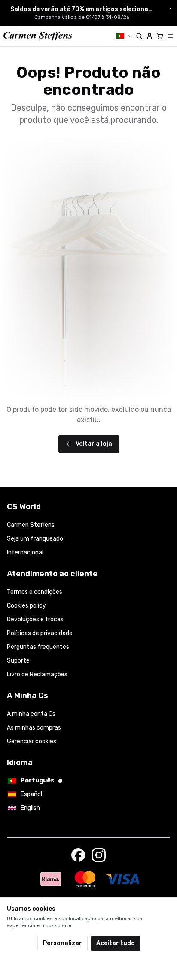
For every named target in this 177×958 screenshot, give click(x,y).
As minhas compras (34, 727)
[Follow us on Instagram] (99, 855)
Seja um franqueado (35, 538)
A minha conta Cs (31, 714)
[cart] (159, 36)
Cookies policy (26, 605)
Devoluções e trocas (35, 619)
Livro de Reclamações (37, 674)
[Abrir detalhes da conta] (149, 36)
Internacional (25, 552)
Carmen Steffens (31, 525)
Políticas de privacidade (40, 633)
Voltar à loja (94, 443)
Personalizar (62, 943)
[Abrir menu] (170, 36)
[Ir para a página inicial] (37, 36)
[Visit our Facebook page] (78, 855)
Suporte (18, 660)
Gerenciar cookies (31, 741)
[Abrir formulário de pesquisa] (139, 36)
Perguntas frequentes (38, 647)
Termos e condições (34, 592)
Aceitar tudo (115, 943)
